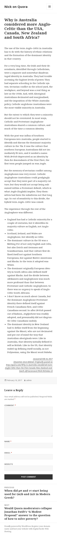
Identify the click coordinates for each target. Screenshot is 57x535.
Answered (43, 359)
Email (8, 453)
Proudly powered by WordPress (17, 526)
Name (8, 441)
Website (8, 464)
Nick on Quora (16, 6)
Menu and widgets (50, 9)
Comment (10, 405)
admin (29, 380)
